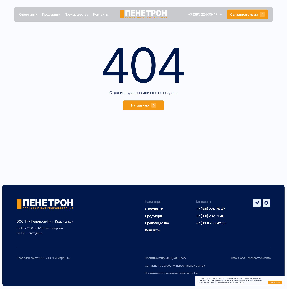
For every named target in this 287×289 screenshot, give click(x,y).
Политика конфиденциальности (166, 258)
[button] (247, 14)
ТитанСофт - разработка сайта (251, 258)
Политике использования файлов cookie (231, 283)
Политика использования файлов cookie (171, 273)
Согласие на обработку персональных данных (175, 265)
